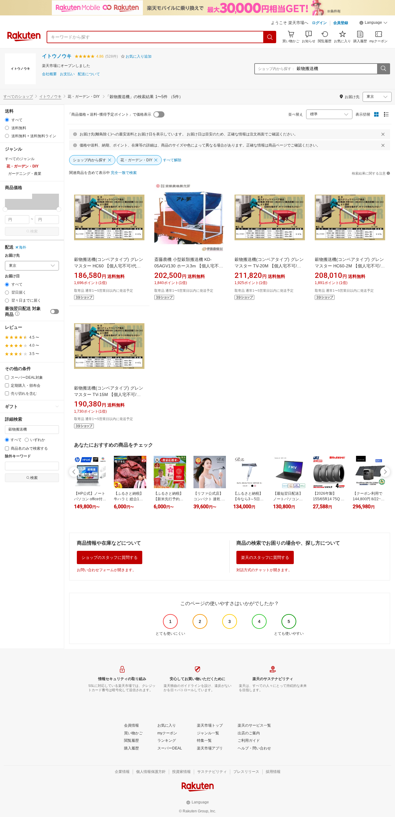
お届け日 (12, 276)
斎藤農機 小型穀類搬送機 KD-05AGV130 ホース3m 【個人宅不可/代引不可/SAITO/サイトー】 (189, 266)
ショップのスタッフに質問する (109, 557)
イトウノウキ (57, 56)
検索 (34, 231)
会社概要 (49, 74)
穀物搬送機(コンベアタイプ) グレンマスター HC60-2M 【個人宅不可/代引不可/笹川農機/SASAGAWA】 (350, 266)
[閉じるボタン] (383, 134)
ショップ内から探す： (276, 69)
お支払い (67, 74)
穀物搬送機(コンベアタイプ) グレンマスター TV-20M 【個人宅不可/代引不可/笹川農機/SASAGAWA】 (269, 266)
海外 (22, 247)
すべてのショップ (18, 96)
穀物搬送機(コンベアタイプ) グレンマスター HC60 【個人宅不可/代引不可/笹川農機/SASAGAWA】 (108, 266)
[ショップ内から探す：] (383, 69)
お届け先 (12, 256)
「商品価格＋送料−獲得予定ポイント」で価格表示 (109, 114)
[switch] (54, 311)
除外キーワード (18, 456)
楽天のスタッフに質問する (265, 557)
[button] (373, 23)
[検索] (270, 37)
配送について (89, 74)
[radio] (7, 120)
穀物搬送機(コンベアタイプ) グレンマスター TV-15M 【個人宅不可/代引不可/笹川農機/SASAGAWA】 (108, 394)
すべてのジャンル (20, 159)
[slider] (5, 209)
